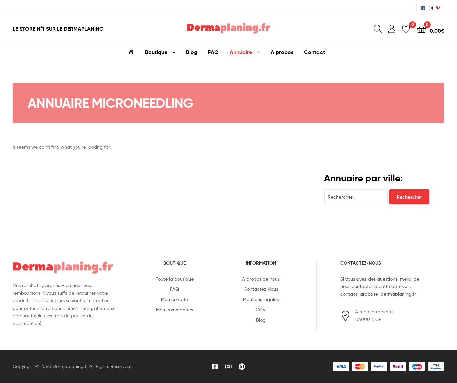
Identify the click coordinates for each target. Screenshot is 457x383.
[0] (406, 28)
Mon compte (174, 299)
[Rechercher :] (356, 197)
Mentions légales (261, 299)
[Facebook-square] (215, 366)
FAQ (213, 52)
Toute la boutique (175, 279)
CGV (261, 309)
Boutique (156, 52)
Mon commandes (174, 309)
